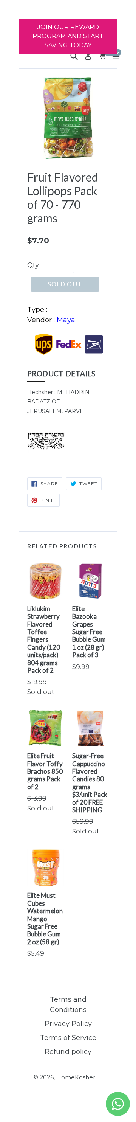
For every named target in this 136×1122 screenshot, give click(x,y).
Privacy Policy (68, 1024)
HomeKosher (75, 1077)
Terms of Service (68, 1038)
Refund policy (68, 1052)
